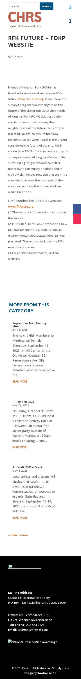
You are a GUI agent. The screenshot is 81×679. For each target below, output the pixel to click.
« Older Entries (18, 535)
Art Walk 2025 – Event (27, 467)
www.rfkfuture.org (31, 99)
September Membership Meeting (29, 324)
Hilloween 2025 (23, 402)
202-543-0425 (35, 625)
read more (19, 381)
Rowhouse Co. (47, 673)
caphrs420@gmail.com (33, 630)
